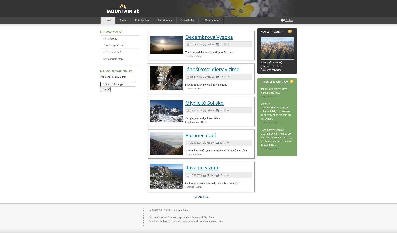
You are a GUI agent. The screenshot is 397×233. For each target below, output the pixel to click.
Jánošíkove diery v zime (212, 69)
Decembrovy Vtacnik (272, 130)
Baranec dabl (200, 135)
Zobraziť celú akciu (271, 66)
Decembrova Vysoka (209, 37)
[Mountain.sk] (122, 8)
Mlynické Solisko (204, 102)
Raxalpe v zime (202, 167)
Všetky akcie (202, 197)
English (289, 20)
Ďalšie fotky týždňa (271, 69)
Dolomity (265, 103)
